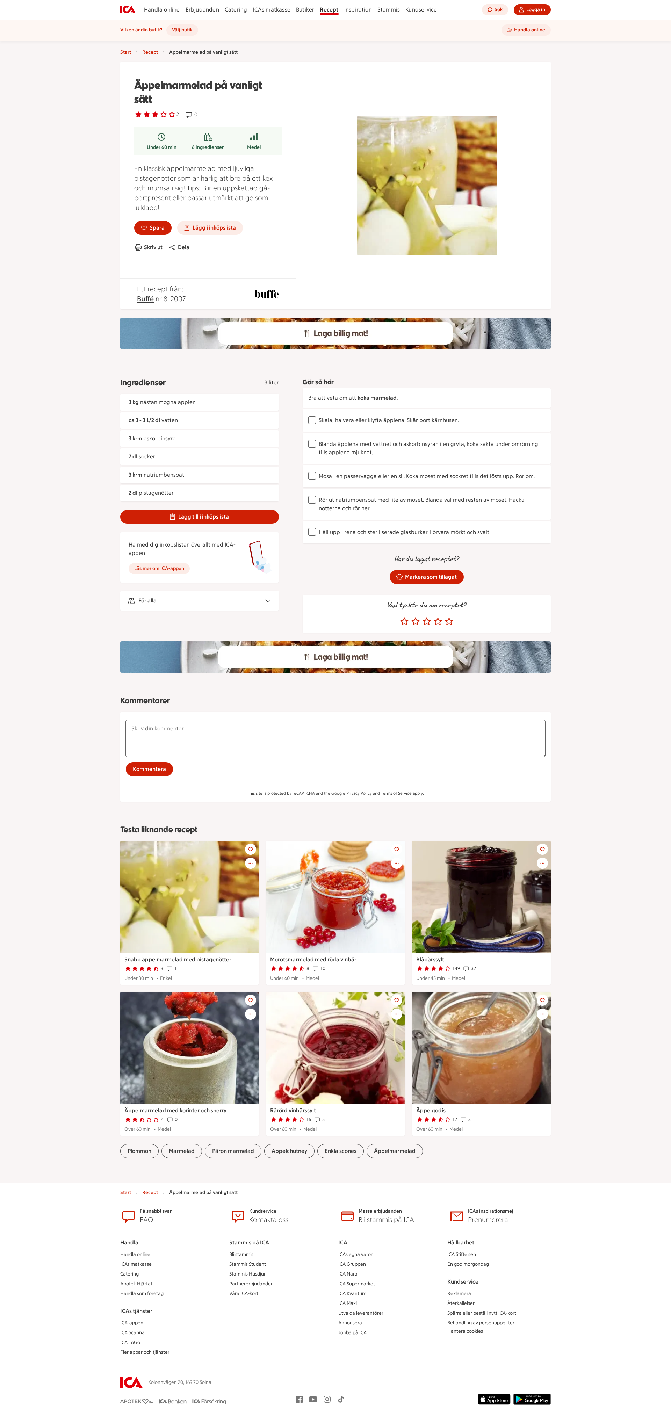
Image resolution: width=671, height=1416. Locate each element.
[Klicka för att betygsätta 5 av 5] (449, 621)
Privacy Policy (359, 793)
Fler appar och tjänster (144, 1352)
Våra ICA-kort (243, 1293)
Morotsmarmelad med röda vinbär (313, 959)
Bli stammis (241, 1254)
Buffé (145, 299)
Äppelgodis (431, 1110)
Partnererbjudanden (251, 1284)
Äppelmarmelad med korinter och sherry (175, 1110)
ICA (342, 1242)
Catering (236, 9)
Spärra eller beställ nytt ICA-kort (481, 1313)
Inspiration (358, 9)
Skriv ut (153, 247)
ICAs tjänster (136, 1311)
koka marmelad (377, 398)
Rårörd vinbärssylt (293, 1110)
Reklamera (459, 1293)
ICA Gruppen (352, 1264)
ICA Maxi (347, 1303)
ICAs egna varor (355, 1254)
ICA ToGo (130, 1342)
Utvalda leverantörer (360, 1313)
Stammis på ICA (249, 1242)
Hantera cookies (465, 1331)
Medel (254, 147)
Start (125, 52)
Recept (329, 9)
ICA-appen (131, 1323)
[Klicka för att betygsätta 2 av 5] (415, 621)
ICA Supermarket (356, 1284)
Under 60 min (161, 147)
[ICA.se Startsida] (128, 10)
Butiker (305, 9)
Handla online (162, 9)
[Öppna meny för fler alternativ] (250, 863)
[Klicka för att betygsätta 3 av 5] (426, 621)
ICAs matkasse (271, 9)
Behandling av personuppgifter (480, 1323)
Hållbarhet (460, 1242)
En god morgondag (468, 1264)
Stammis (388, 9)
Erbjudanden (202, 9)
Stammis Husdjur (247, 1274)
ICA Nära (348, 1274)
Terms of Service (396, 793)
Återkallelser (461, 1303)
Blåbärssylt (430, 959)
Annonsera (350, 1323)
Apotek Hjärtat (136, 1284)
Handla (129, 1242)
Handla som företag (142, 1293)
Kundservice (421, 9)
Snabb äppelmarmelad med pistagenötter (177, 959)
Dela (183, 247)
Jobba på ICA (352, 1333)
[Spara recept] (250, 849)
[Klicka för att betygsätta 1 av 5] (404, 621)
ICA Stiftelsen (461, 1254)
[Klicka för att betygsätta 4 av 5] (437, 621)
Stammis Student (247, 1264)
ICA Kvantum (352, 1293)
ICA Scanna (132, 1333)
